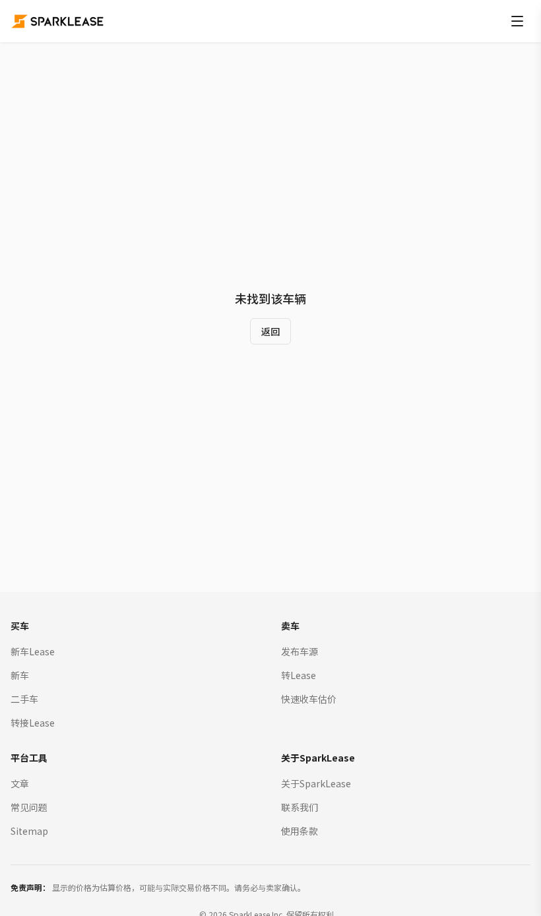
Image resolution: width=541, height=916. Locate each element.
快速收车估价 (308, 698)
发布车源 (299, 651)
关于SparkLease (316, 783)
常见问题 (29, 807)
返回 (270, 331)
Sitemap (29, 830)
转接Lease (33, 722)
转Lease (298, 675)
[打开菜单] (517, 21)
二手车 (24, 698)
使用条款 (299, 830)
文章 (20, 783)
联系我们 (299, 807)
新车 (20, 675)
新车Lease (33, 651)
